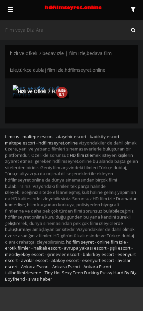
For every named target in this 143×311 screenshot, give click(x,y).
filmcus (12, 136)
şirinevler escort (63, 254)
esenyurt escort (98, 260)
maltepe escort (38, 136)
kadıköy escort (104, 136)
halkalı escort (47, 248)
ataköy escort (65, 260)
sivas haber (40, 279)
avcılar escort (34, 260)
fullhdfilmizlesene (23, 273)
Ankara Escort (35, 267)
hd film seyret (80, 242)
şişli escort (120, 248)
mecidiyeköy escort (24, 254)
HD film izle (81, 155)
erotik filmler (17, 248)
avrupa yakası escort (85, 248)
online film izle (111, 242)
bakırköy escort (98, 254)
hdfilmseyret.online (58, 143)
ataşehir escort (71, 136)
